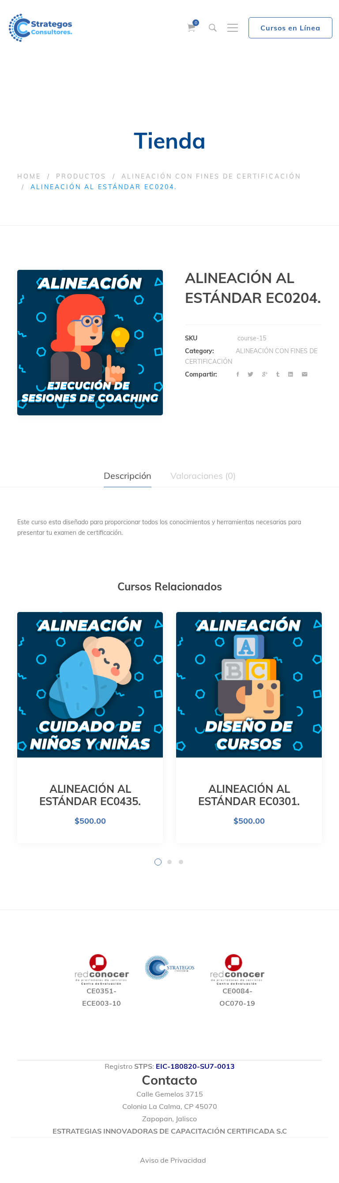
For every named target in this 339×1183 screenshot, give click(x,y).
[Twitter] (250, 374)
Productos (81, 176)
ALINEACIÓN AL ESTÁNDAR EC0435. (90, 795)
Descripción (127, 475)
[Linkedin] (291, 374)
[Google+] (265, 374)
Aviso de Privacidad (173, 1160)
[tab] (127, 476)
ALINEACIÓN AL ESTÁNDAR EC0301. (249, 795)
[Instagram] (288, 1160)
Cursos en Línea (290, 27)
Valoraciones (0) (203, 475)
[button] (90, 398)
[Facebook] (237, 374)
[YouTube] (313, 1160)
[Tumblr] (278, 374)
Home (29, 176)
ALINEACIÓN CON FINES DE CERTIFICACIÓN (211, 176)
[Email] (304, 374)
